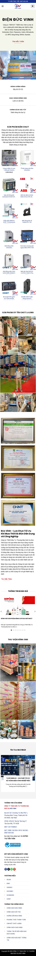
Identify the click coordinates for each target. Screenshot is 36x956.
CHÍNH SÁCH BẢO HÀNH (14, 908)
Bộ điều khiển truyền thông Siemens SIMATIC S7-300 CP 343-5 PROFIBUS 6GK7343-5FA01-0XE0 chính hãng (27, 298)
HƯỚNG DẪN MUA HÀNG (14, 916)
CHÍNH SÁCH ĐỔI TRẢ (14, 912)
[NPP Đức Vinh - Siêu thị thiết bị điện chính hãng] (18, 6)
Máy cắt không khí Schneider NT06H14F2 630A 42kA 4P (9, 196)
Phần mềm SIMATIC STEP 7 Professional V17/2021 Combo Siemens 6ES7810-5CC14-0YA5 (9, 222)
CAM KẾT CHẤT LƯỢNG (14, 923)
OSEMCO (9, 887)
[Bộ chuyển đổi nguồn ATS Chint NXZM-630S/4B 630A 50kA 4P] (9, 286)
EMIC (8, 883)
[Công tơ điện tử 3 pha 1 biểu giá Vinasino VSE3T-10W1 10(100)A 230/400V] (9, 158)
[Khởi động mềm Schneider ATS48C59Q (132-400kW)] (9, 236)
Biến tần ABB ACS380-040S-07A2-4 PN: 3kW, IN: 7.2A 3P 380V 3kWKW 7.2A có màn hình (27, 196)
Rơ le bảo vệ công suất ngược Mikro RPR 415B (27, 246)
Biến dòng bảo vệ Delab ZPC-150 (27, 221)
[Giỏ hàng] (32, 6)
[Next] (35, 611)
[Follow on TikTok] (8, 869)
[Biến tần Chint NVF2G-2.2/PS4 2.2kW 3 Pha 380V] (27, 261)
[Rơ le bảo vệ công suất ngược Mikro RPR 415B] (27, 236)
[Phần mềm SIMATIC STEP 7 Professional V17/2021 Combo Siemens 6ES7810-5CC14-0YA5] (9, 210)
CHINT (9, 899)
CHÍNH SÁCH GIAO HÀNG (14, 927)
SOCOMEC (10, 891)
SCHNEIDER (10, 895)
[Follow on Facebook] (5, 869)
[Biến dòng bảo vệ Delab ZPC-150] (27, 210)
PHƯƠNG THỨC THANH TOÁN (16, 920)
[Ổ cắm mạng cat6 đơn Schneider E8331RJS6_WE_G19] (27, 158)
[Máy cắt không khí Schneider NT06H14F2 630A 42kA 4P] (9, 185)
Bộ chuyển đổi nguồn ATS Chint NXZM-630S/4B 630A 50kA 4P (9, 298)
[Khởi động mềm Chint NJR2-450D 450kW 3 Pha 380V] (9, 261)
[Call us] (11, 869)
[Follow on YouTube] (14, 869)
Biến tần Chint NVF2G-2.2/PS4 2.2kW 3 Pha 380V (27, 272)
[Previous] (1, 611)
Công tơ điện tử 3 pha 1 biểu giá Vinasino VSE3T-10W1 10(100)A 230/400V (9, 169)
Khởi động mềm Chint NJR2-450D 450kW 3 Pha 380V (9, 272)
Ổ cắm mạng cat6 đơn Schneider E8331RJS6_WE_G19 (27, 169)
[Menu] (2, 6)
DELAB (9, 879)
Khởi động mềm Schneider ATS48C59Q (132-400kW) (9, 247)
